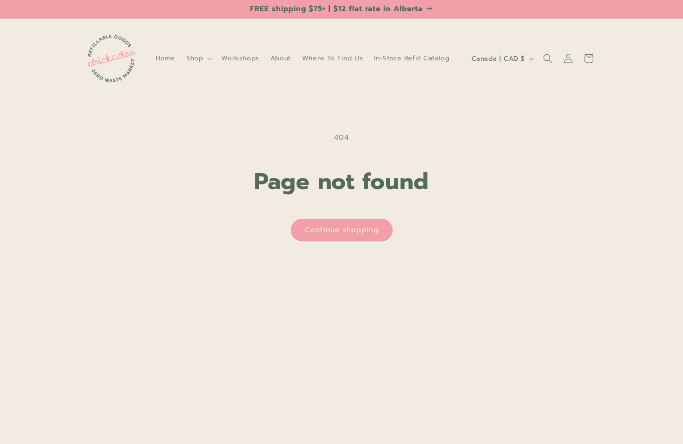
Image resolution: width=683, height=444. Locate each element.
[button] (198, 58)
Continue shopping (342, 230)
